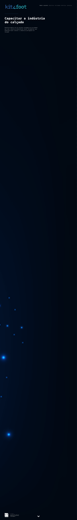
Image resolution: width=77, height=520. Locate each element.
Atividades (57, 5)
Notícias (63, 5)
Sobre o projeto (44, 5)
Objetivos (51, 5)
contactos (69, 5)
